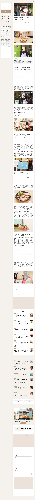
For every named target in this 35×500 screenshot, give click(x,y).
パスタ (22, 22)
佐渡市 (4, 44)
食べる (3, 18)
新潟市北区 (8, 37)
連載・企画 (16, 470)
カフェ (8, 18)
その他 (16, 468)
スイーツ (6, 26)
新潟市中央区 (4, 36)
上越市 (1, 44)
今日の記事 (16, 453)
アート (3, 30)
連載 (8, 16)
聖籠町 (5, 40)
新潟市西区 (8, 36)
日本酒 (5, 30)
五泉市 (8, 41)
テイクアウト (9, 26)
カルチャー (3, 21)
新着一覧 (3, 16)
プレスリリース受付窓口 (28, 401)
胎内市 (1, 41)
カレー (15, 22)
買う (15, 459)
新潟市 (1, 36)
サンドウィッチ (18, 22)
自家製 (28, 22)
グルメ (1, 26)
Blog (14, 289)
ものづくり (9, 21)
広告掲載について (18, 401)
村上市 (4, 41)
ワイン (7, 30)
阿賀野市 (6, 41)
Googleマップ (18, 289)
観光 (1, 30)
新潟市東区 (2, 37)
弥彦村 (3, 40)
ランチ (4, 26)
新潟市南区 (5, 37)
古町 (1, 40)
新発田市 (8, 40)
